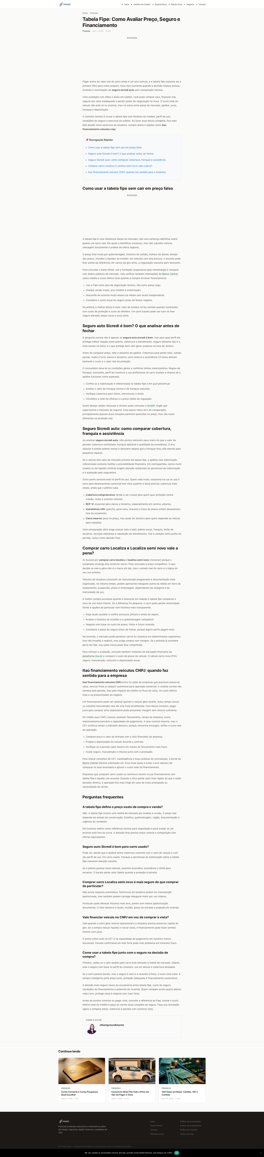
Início (126, 4)
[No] (260, 1152)
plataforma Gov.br (92, 656)
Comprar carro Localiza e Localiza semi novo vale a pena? (120, 166)
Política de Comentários (190, 1125)
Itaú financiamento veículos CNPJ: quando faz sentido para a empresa (127, 172)
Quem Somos (156, 1125)
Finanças (86, 31)
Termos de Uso (157, 1134)
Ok (177, 1153)
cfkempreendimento (112, 1025)
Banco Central (170, 274)
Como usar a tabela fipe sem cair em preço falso (115, 147)
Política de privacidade (190, 1121)
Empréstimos (161, 4)
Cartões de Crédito (142, 4)
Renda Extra (176, 4)
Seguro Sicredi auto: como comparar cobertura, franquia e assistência (127, 159)
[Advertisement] (132, 59)
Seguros (190, 4)
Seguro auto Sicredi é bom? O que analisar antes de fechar (121, 153)
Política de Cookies (188, 1130)
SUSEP (151, 405)
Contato (202, 4)
